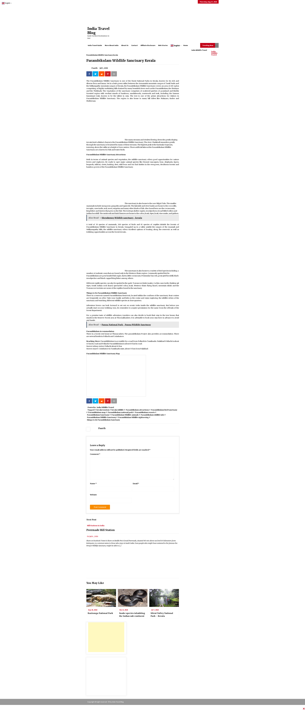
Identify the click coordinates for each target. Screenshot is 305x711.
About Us (124, 45)
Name (93, 483)
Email (136, 483)
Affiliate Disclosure (148, 45)
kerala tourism (103, 410)
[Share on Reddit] (102, 74)
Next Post (91, 519)
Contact (134, 45)
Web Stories (163, 45)
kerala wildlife (118, 410)
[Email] (114, 74)
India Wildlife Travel (214, 53)
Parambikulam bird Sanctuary (164, 410)
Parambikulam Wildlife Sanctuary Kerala (120, 60)
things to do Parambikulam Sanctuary (103, 420)
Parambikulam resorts (145, 412)
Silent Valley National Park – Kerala (162, 614)
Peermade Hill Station (100, 530)
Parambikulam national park (120, 412)
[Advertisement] (106, 637)
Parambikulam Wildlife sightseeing (133, 417)
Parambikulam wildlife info (152, 415)
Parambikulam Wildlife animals (125, 415)
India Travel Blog (98, 30)
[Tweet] (96, 74)
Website (93, 495)
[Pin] (108, 74)
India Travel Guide (95, 45)
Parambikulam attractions (137, 410)
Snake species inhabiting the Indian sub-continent (132, 614)
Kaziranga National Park (100, 613)
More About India (111, 45)
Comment (95, 454)
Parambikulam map (97, 412)
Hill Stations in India (95, 526)
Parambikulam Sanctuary (98, 415)
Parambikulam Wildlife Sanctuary (101, 417)
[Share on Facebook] (89, 74)
